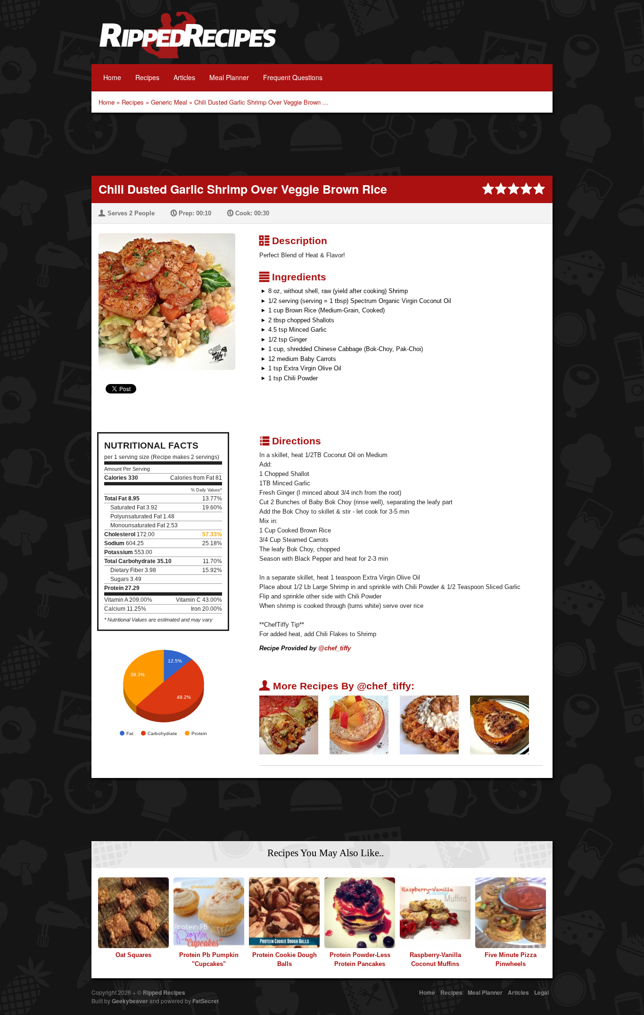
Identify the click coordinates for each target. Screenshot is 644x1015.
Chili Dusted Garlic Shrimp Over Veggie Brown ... (261, 102)
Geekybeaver (130, 1001)
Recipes (147, 77)
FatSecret (205, 1001)
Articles (184, 77)
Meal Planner (229, 77)
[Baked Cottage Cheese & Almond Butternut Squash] (499, 724)
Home (112, 77)
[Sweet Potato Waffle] (429, 724)
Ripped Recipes (188, 40)
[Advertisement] (322, 143)
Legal (541, 992)
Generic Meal (169, 102)
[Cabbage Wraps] (288, 724)
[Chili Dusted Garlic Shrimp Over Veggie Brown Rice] (163, 295)
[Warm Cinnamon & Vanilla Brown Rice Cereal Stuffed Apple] (359, 724)
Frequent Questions (292, 77)
